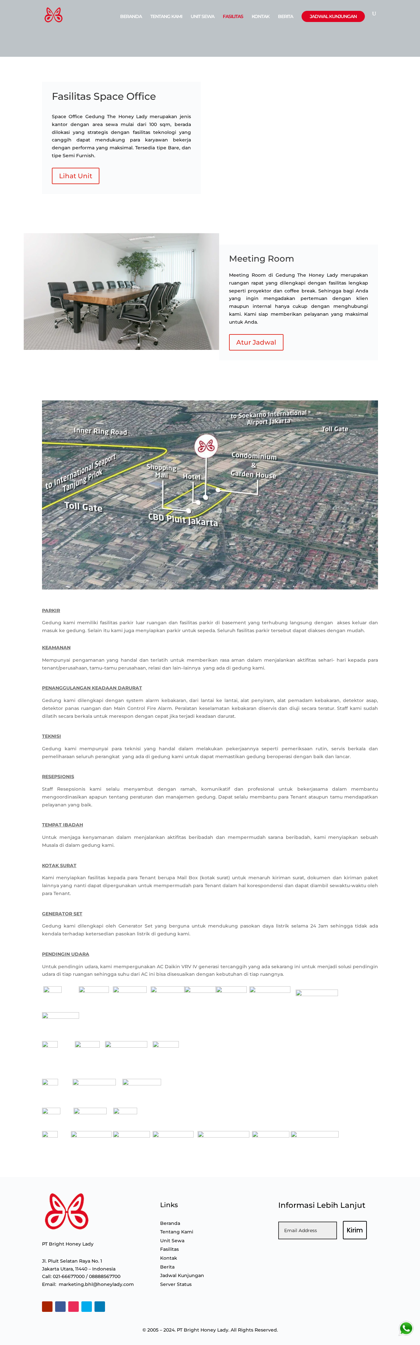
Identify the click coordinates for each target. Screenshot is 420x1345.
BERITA (285, 16)
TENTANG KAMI (166, 16)
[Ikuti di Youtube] (47, 1306)
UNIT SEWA (202, 16)
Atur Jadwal (256, 342)
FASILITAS (233, 16)
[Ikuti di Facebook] (60, 1306)
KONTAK (260, 16)
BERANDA (131, 16)
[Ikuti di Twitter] (86, 1306)
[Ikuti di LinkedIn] (99, 1306)
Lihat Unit (75, 176)
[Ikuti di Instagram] (73, 1306)
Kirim (355, 1230)
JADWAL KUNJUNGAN (333, 16)
